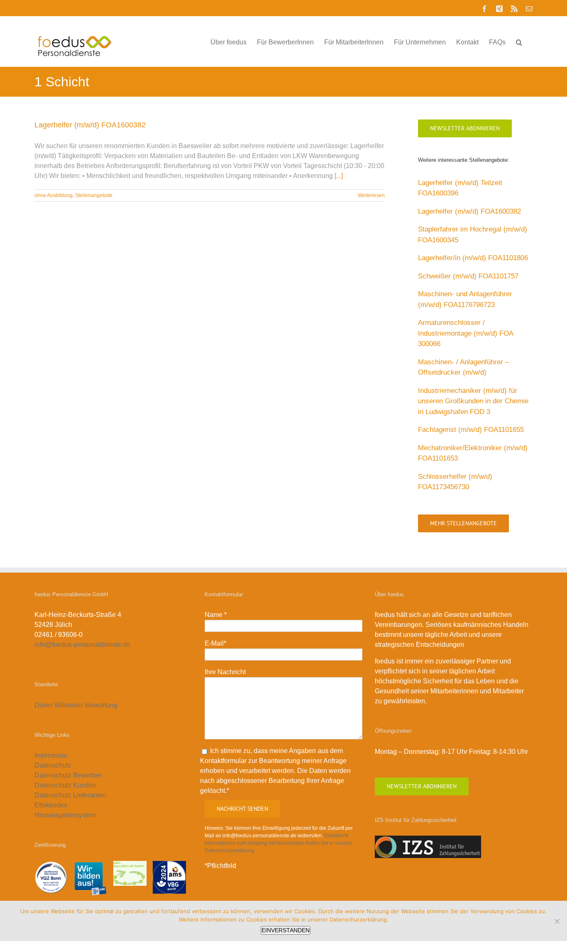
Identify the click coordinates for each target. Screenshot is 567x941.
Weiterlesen (371, 195)
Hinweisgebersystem (65, 815)
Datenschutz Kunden (65, 785)
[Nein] (556, 921)
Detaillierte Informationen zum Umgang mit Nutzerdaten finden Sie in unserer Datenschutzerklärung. (278, 843)
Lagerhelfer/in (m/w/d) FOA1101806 (473, 258)
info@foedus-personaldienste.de (82, 644)
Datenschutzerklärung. (359, 919)
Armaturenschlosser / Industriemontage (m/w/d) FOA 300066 (465, 333)
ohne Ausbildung (53, 195)
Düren (43, 705)
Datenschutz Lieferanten (70, 795)
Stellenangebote (93, 195)
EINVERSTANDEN (286, 930)
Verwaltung (101, 705)
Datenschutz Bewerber (68, 775)
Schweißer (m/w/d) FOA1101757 (468, 276)
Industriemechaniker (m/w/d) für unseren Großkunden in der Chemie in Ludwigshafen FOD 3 (473, 401)
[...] (339, 175)
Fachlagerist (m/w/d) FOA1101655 (471, 430)
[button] (519, 41)
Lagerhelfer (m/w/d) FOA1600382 (90, 125)
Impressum (50, 755)
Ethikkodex (50, 805)
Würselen (68, 705)
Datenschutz (52, 765)
